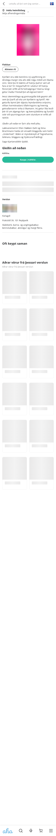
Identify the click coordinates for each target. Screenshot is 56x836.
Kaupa (28, 159)
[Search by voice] (31, 831)
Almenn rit (10, 69)
